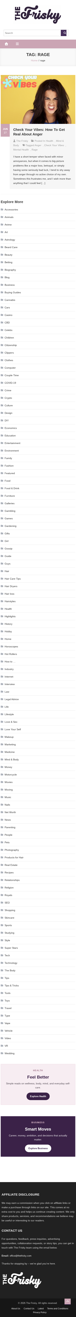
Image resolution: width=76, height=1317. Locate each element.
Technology (11, 963)
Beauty (8, 254)
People (8, 834)
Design (8, 413)
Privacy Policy (39, 1312)
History (8, 623)
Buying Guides (13, 292)
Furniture (10, 495)
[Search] (63, 33)
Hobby (8, 631)
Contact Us (29, 1308)
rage (35, 149)
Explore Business (38, 1148)
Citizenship (11, 345)
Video (8, 1038)
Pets (7, 842)
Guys (7, 563)
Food (7, 480)
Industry (9, 669)
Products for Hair (14, 857)
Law (7, 691)
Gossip (8, 548)
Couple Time (12, 375)
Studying (9, 932)
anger (38, 145)
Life (7, 706)
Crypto (8, 397)
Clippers (9, 352)
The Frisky (22, 140)
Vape (7, 1023)
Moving (9, 789)
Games (9, 518)
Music (8, 797)
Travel (8, 1008)
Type (7, 1015)
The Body (10, 970)
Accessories (11, 209)
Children (9, 337)
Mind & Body (12, 759)
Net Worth (10, 812)
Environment (12, 450)
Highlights (10, 616)
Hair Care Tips (13, 578)
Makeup (9, 737)
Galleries (9, 503)
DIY (7, 420)
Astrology (10, 239)
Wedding (9, 1053)
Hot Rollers (11, 654)
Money (8, 767)
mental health (21, 149)
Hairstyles (10, 601)
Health (49, 140)
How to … (10, 661)
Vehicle (9, 1030)
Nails (7, 804)
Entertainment (12, 443)
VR (6, 1045)
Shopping (10, 910)
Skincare (9, 917)
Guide (8, 556)
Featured (10, 473)
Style (7, 940)
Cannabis (10, 300)
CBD (7, 322)
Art (6, 232)
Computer (10, 367)
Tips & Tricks (12, 985)
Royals (8, 895)
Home (8, 639)
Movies (9, 782)
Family (8, 458)
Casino (8, 315)
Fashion (9, 465)
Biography (10, 269)
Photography (12, 850)
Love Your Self (13, 729)
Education (10, 435)
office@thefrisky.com (20, 1255)
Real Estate (11, 865)
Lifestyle (9, 714)
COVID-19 (10, 382)
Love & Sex (11, 721)
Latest (41, 1308)
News (8, 819)
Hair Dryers (11, 586)
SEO (7, 902)
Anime (8, 224)
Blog (7, 277)
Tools (7, 993)
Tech (7, 955)
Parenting (10, 827)
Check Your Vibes (54, 145)
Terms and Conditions (57, 1308)
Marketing (10, 744)
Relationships (12, 880)
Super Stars (11, 947)
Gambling (10, 510)
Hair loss (9, 593)
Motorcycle (11, 774)
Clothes (9, 360)
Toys (7, 1000)
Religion (9, 887)
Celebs (8, 330)
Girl (6, 541)
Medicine (10, 752)
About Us (15, 1308)
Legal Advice (12, 699)
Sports (8, 925)
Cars (7, 307)
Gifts (7, 533)
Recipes (9, 872)
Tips (7, 978)
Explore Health (38, 1096)
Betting (8, 262)
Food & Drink (12, 488)
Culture (9, 405)
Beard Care (11, 247)
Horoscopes (11, 646)
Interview (10, 684)
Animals (9, 217)
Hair (7, 571)
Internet (9, 676)
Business (10, 284)
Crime (8, 390)
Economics (11, 428)
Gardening (10, 526)
